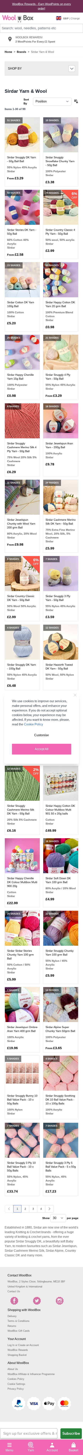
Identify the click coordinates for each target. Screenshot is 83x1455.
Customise (41, 735)
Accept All (41, 749)
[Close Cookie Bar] (75, 695)
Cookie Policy (33, 724)
